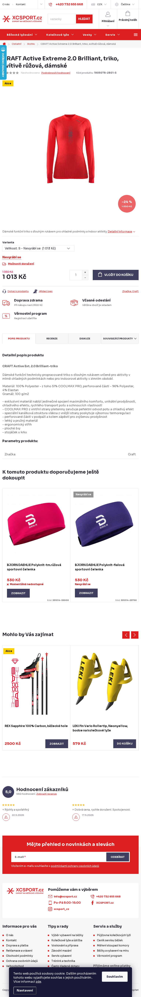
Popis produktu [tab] (19, 338)
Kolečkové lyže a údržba (66, 940)
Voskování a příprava (64, 945)
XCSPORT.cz (105, 902)
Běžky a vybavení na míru (113, 950)
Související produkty (118, 338)
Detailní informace (120, 231)
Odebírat (118, 857)
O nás (6, 4)
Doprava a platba (17, 945)
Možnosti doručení (21, 263)
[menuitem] (22, 34)
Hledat (84, 19)
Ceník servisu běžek (110, 940)
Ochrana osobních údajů (22, 961)
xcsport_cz (61, 909)
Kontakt (21, 4)
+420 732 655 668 (108, 896)
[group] (36, 697)
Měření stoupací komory (113, 945)
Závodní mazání (61, 950)
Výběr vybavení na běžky (67, 935)
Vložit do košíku (118, 275)
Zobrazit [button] (57, 743)
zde (38, 982)
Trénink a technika (63, 960)
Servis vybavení (61, 955)
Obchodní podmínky (19, 955)
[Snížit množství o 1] (85, 277)
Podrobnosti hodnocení (55, 72)
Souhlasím (114, 977)
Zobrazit (18, 593)
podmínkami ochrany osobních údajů (75, 866)
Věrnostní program (109, 955)
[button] (36, 743)
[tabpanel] (36, 545)
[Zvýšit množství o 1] (85, 272)
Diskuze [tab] (84, 338)
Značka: (130, 291)
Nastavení (25, 990)
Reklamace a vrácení (19, 950)
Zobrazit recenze (46, 794)
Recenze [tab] (51, 338)
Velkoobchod (15, 966)
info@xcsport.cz (65, 896)
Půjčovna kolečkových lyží (114, 935)
